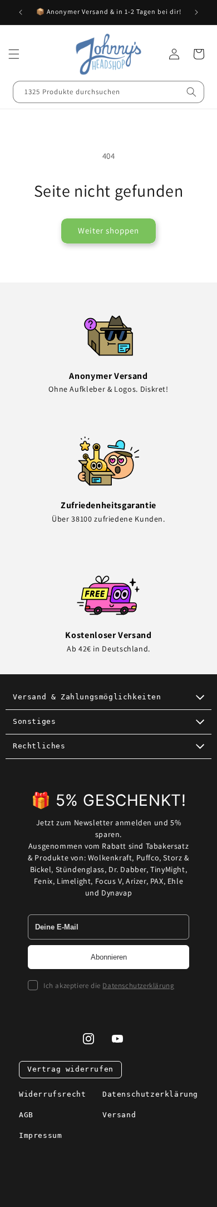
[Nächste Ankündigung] (196, 12)
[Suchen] (191, 92)
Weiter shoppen (108, 230)
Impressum (40, 1135)
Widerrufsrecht (52, 1094)
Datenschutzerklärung (138, 985)
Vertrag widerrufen (70, 1069)
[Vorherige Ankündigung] (20, 12)
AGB (26, 1115)
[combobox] (108, 92)
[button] (14, 54)
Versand (119, 1115)
